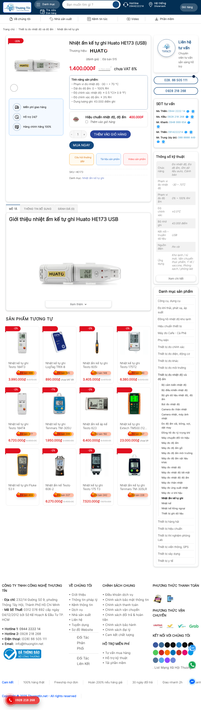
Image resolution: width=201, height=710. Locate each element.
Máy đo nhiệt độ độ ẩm (175, 477)
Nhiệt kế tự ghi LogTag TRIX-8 (55, 365)
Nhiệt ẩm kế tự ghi (68, 29)
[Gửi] (116, 4)
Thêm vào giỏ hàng (110, 134)
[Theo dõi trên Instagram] (161, 645)
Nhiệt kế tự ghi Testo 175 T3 (93, 487)
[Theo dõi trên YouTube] (179, 652)
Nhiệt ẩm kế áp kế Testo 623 (95, 425)
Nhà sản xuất (63, 19)
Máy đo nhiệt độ (171, 467)
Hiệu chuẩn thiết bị (170, 326)
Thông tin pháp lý (85, 600)
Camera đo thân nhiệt (174, 409)
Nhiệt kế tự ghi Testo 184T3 (18, 365)
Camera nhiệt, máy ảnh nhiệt (175, 416)
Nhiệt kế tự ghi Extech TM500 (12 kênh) (132, 425)
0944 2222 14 (177, 111)
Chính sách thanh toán (121, 605)
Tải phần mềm (115, 663)
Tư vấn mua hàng (118, 653)
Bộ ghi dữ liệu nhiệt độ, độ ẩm (177, 397)
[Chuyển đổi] (192, 301)
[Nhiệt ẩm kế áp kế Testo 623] (97, 404)
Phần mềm (167, 19)
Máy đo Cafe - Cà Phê (172, 333)
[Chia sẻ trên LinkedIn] (101, 187)
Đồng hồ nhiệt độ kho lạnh (174, 319)
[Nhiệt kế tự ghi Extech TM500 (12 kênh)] (134, 404)
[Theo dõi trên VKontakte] (155, 660)
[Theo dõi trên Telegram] (161, 660)
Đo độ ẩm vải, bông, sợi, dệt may (176, 425)
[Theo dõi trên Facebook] (155, 645)
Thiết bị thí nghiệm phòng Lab (174, 537)
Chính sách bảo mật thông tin (127, 600)
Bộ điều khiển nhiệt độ (175, 390)
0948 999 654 (178, 122)
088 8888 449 (186, 137)
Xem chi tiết (176, 278)
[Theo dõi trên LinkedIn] (173, 652)
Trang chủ (9, 29)
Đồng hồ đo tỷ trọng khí (176, 432)
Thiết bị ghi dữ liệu (172, 513)
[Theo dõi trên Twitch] (167, 660)
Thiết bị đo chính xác (171, 347)
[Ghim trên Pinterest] (94, 187)
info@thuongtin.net (29, 644)
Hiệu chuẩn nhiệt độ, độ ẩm (106, 117)
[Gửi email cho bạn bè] (87, 187)
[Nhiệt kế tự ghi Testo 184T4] (22, 404)
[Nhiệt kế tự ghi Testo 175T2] (134, 343)
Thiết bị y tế (165, 560)
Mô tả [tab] (13, 208)
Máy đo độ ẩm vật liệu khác (175, 460)
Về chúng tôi (22, 19)
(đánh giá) (93, 59)
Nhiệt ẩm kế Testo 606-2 (58, 487)
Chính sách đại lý (118, 630)
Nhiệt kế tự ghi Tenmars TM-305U (58, 425)
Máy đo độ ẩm (170, 442)
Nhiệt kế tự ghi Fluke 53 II (22, 487)
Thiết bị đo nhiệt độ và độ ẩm (35, 29)
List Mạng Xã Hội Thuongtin (174, 667)
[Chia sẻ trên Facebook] (72, 187)
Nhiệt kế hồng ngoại (173, 508)
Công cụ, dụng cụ (169, 300)
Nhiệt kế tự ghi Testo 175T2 (130, 365)
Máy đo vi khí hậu (172, 492)
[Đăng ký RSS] (167, 652)
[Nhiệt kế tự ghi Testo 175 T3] (97, 465)
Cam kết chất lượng (119, 635)
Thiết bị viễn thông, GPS (173, 546)
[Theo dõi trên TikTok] (167, 645)
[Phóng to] (14, 88)
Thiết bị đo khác (168, 360)
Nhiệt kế (166, 503)
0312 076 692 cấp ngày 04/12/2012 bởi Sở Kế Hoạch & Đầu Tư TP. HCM (33, 615)
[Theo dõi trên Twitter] (179, 645)
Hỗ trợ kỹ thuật (116, 658)
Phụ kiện (163, 340)
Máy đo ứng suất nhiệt (175, 487)
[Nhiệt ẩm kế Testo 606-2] (60, 465)
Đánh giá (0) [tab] (66, 208)
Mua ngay (81, 145)
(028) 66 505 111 (34, 639)
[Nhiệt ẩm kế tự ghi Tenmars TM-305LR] (134, 465)
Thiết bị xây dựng (169, 553)
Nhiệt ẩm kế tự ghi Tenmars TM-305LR (133, 487)
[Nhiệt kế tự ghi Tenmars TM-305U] (60, 404)
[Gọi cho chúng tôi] (155, 652)
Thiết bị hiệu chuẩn (170, 528)
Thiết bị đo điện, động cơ (174, 353)
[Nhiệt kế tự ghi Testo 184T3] (22, 343)
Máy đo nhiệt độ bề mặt (176, 472)
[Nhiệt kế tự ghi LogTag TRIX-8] (60, 343)
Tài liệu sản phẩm (109, 159)
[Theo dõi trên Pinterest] (161, 652)
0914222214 (176, 132)
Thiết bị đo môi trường (172, 367)
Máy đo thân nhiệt (172, 482)
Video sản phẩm (136, 159)
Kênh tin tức (100, 19)
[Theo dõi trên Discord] (173, 660)
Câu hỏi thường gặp (82, 159)
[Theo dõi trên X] (173, 645)
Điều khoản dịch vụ (119, 595)
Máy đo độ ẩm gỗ (172, 448)
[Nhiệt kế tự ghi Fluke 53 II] (22, 465)
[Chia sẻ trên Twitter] (80, 187)
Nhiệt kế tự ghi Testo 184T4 (18, 425)
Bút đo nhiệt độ (171, 404)
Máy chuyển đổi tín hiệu (175, 437)
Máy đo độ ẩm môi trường (177, 453)
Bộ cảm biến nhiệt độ (174, 384)
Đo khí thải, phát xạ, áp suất (172, 310)
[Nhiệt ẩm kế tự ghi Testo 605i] (97, 343)
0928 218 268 (176, 116)
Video (135, 19)
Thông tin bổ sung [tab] (37, 208)
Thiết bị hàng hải (168, 521)
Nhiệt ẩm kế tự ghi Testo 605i (95, 365)
